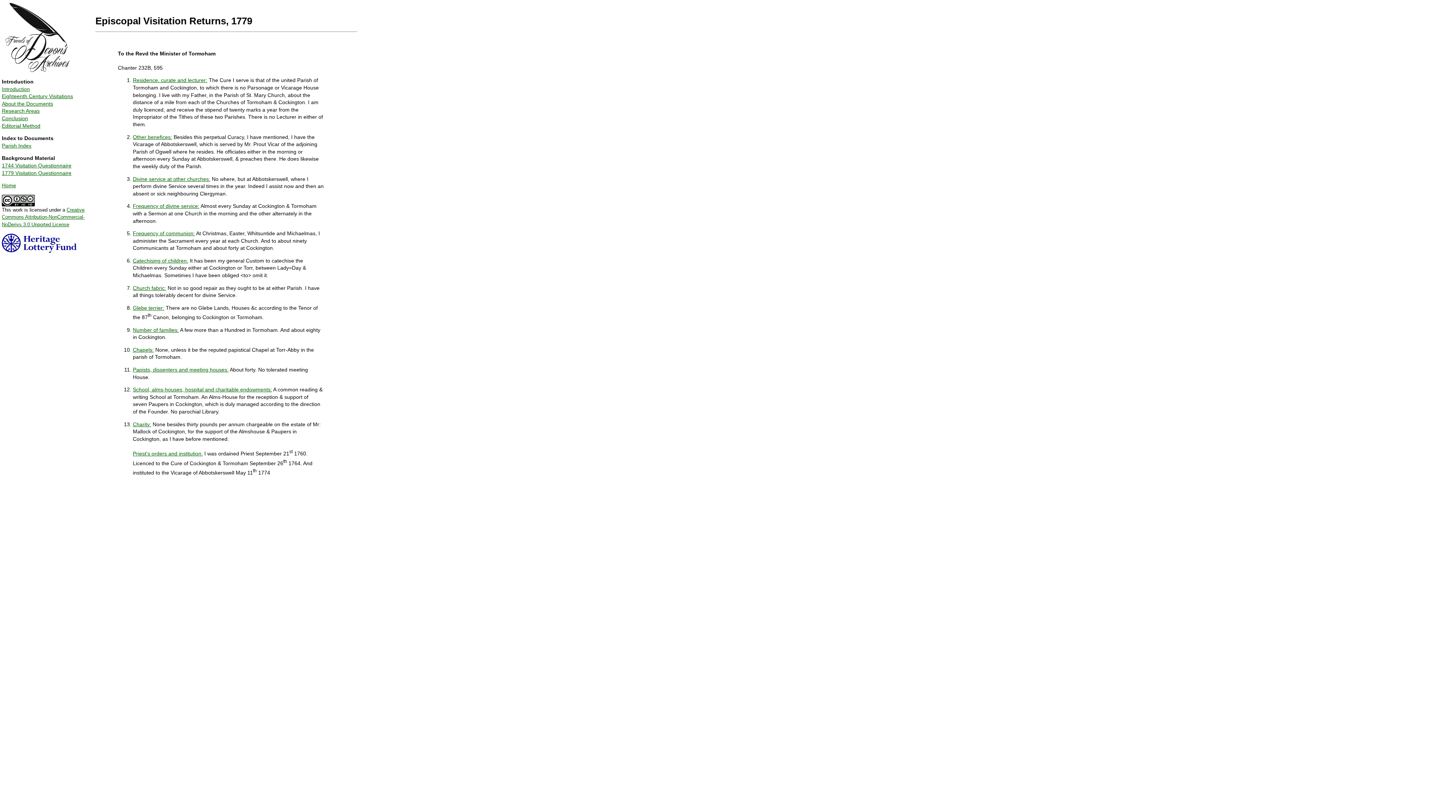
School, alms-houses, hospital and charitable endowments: (202, 390)
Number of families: (156, 330)
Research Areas (21, 111)
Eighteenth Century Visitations (37, 96)
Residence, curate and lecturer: (170, 80)
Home (9, 185)
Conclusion (15, 118)
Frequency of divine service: (166, 206)
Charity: (142, 424)
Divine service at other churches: (171, 179)
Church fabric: (149, 288)
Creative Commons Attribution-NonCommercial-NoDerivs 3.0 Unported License (43, 217)
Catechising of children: (160, 261)
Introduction (16, 89)
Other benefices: (152, 137)
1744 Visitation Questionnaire (36, 166)
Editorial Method (21, 126)
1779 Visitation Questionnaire (36, 173)
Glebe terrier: (148, 308)
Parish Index (16, 146)
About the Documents (27, 104)
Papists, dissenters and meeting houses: (181, 370)
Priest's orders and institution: (168, 454)
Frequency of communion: (164, 233)
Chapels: (143, 350)
